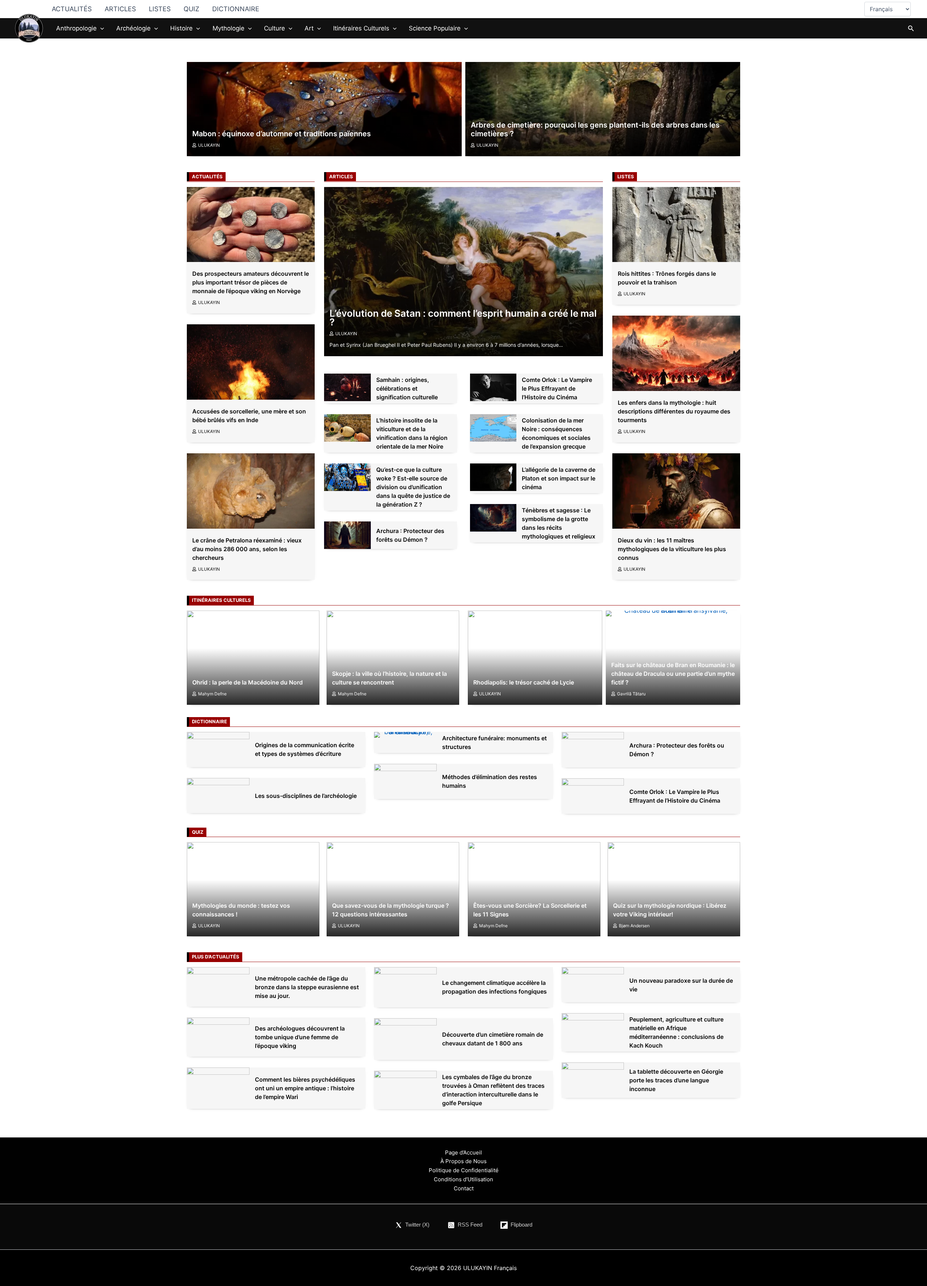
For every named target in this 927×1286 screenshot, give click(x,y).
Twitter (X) (417, 1225)
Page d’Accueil (463, 1152)
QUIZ (191, 9)
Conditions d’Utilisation (463, 1179)
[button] (100, 28)
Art (309, 28)
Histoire (181, 28)
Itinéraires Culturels (361, 28)
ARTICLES (120, 9)
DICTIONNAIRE (235, 9)
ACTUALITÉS (72, 9)
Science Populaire (435, 28)
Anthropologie (76, 28)
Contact (464, 1188)
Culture (274, 28)
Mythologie (228, 28)
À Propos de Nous (463, 1161)
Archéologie (133, 28)
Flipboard (521, 1225)
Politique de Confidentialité (464, 1170)
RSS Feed (470, 1225)
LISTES (160, 9)
